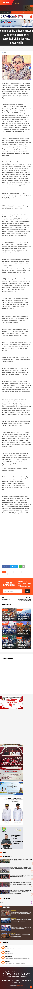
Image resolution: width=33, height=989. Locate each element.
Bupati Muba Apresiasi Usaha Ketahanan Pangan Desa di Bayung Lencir (8, 646)
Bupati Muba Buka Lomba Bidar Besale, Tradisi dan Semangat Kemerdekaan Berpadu (8, 631)
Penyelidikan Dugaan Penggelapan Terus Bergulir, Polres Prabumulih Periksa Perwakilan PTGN (22, 644)
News (5, 574)
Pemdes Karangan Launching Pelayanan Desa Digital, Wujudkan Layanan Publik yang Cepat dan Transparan (21, 868)
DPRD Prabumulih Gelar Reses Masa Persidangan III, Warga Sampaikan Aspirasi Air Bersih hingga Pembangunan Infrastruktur (20, 892)
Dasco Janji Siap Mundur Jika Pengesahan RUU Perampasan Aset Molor (23, 632)
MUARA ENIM (28, 981)
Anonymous (7, 951)
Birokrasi (10, 572)
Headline (17, 572)
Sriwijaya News (20, 986)
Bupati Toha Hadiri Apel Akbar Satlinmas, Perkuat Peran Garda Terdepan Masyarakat (23, 617)
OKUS (20, 982)
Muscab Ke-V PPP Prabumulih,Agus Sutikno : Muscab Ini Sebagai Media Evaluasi (21, 860)
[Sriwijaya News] (16, 977)
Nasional (24, 572)
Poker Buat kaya (8, 956)
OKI (12, 981)
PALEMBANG (14, 982)
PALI (23, 981)
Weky (6, 946)
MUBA (9, 981)
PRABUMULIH (17, 981)
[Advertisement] (16, 527)
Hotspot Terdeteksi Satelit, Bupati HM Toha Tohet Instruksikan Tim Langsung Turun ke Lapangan (9, 617)
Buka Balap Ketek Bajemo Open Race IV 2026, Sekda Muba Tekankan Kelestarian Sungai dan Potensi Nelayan (21, 883)
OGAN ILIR (4, 981)
